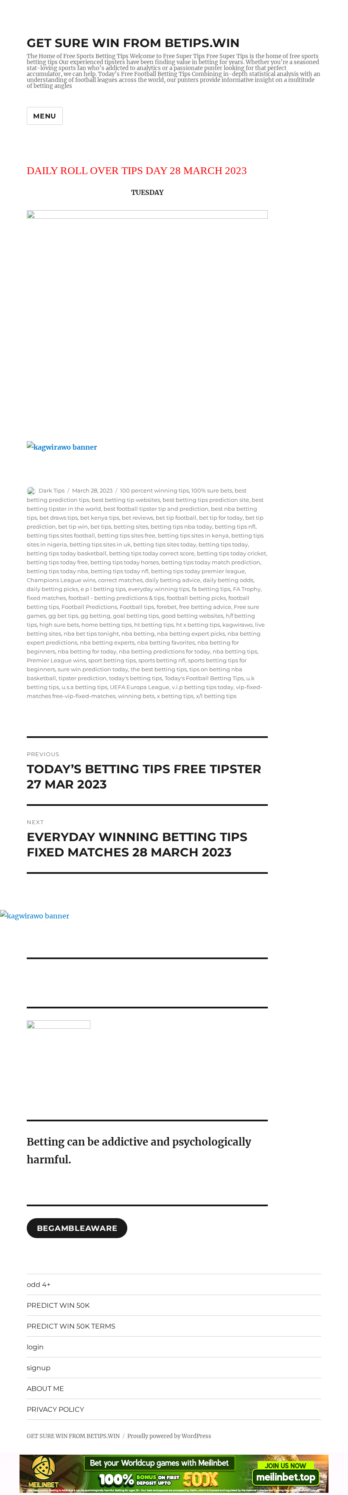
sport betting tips (112, 660)
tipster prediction (83, 678)
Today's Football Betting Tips (204, 678)
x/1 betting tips (216, 696)
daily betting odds (228, 580)
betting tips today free (57, 562)
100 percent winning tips (154, 490)
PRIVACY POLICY (55, 1409)
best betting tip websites (126, 499)
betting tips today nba (57, 571)
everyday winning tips (158, 589)
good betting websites (192, 615)
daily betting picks (52, 589)
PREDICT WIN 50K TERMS (71, 1326)
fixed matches (46, 597)
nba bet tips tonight (91, 633)
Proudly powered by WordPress (169, 1436)
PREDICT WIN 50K (58, 1305)
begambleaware (77, 1228)
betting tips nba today (181, 526)
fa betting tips (211, 589)
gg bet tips (63, 615)
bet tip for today (221, 517)
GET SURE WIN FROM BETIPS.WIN (133, 43)
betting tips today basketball (67, 553)
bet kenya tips (99, 517)
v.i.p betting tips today (202, 687)
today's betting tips (135, 678)
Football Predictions (89, 606)
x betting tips (175, 696)
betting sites (131, 526)
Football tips (137, 606)
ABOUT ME (45, 1389)
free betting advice (205, 606)
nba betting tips (235, 651)
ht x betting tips (198, 624)
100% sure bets (211, 490)
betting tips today (223, 544)
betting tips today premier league (198, 571)
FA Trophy (247, 589)
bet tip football (176, 517)
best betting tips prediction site (206, 499)
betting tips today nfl (120, 571)
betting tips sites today (164, 544)
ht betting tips (154, 624)
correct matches (120, 580)
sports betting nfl (161, 660)
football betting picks (196, 597)
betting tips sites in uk (100, 544)
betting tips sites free (126, 535)
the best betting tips (159, 669)
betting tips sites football (61, 535)
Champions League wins (61, 580)
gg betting (95, 615)
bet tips (100, 526)
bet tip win (73, 526)
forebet (167, 606)
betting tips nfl (235, 526)
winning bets (136, 696)
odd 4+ (39, 1285)
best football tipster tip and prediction (156, 508)
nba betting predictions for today (164, 651)
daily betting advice (172, 580)
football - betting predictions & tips (116, 597)
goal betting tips (136, 615)
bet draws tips (58, 517)
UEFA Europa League (139, 687)
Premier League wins (56, 660)
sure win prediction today (93, 669)
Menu (44, 116)
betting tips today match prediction (210, 562)
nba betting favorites (166, 642)
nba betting (137, 633)
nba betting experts (107, 642)
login (35, 1347)
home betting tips (106, 624)
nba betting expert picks (191, 633)
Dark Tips (52, 490)
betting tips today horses (124, 562)
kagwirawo (237, 624)
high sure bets (59, 624)
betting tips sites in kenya (193, 535)
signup (39, 1368)
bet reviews (137, 517)
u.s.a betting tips (84, 687)
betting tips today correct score (151, 553)
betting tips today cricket (231, 553)
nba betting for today (87, 651)
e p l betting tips (103, 589)
